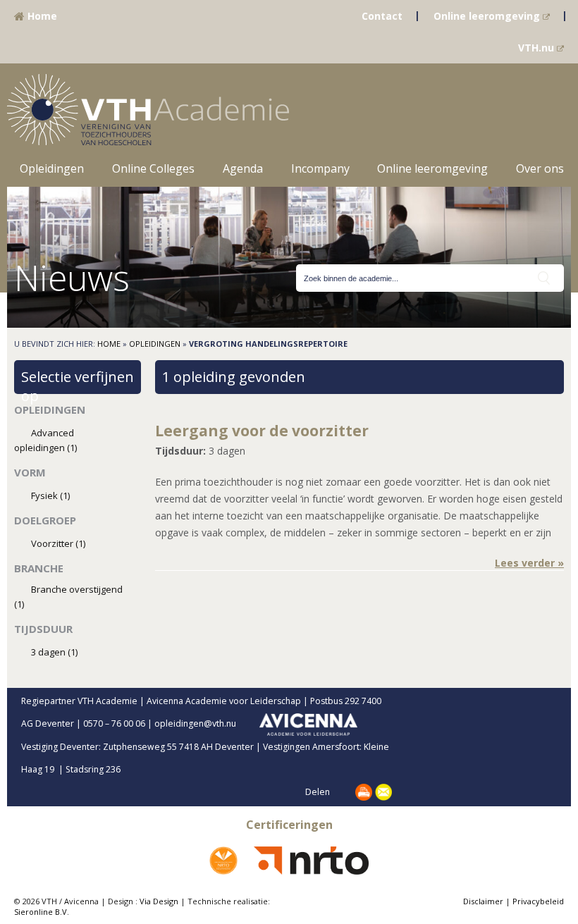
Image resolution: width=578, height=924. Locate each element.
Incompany (320, 168)
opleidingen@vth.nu (206, 723)
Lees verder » (529, 562)
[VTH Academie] (148, 108)
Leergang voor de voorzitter (262, 431)
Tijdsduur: (180, 450)
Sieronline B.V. (41, 911)
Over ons (540, 168)
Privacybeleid (538, 901)
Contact (382, 16)
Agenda (243, 168)
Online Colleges (153, 168)
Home (41, 16)
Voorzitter (58, 543)
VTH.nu (537, 47)
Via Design (159, 901)
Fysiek (50, 495)
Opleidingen (52, 168)
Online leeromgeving (488, 16)
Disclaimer (483, 901)
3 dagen (54, 652)
